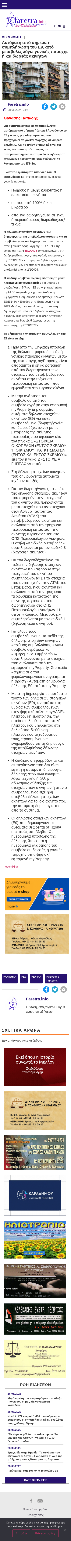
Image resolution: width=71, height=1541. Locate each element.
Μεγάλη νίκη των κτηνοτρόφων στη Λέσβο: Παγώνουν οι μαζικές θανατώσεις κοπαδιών (35, 1401)
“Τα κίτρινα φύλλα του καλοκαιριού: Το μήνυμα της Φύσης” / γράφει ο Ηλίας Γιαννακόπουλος (33, 1438)
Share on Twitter (53, 106)
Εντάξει (21, 1533)
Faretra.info (18, 104)
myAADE (31, 250)
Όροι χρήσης (35, 1514)
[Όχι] (65, 1529)
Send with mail (62, 106)
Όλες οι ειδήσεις (35, 1480)
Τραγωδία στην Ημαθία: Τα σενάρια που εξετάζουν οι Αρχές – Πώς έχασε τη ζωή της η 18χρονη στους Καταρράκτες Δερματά (35, 1456)
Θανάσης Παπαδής (21, 118)
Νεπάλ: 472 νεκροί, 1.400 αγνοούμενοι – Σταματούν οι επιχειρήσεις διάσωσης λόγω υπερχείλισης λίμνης (35, 1420)
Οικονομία (12, 37)
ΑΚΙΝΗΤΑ (10, 976)
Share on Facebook (45, 106)
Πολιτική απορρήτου (35, 1509)
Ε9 (24, 976)
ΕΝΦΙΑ (37, 976)
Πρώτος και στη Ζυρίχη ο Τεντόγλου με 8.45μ (33, 1472)
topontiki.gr (11, 866)
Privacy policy (45, 1533)
